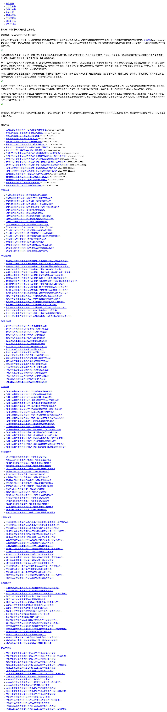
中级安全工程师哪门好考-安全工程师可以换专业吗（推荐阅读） (33, 700)
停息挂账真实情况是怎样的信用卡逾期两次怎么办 (27, 376)
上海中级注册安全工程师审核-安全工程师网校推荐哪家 (29, 677)
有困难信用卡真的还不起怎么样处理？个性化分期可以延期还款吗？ (35, 284)
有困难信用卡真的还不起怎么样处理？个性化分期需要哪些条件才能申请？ (38, 267)
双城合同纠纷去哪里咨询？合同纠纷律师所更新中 (27, 504)
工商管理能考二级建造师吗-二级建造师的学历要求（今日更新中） (34, 540)
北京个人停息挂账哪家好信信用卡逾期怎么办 (25, 335)
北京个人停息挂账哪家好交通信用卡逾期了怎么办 (27, 329)
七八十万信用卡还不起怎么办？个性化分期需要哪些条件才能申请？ (35, 302)
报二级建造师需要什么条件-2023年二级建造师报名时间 (29, 563)
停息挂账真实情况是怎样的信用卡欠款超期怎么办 (27, 355)
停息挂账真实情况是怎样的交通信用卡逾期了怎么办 (28, 358)
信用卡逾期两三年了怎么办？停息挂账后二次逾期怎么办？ (31, 406)
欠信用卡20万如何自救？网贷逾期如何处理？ (25, 242)
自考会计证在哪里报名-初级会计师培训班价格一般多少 (29, 605)
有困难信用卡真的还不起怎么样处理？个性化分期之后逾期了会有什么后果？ (39, 272)
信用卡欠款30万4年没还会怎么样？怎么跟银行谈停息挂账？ (32, 168)
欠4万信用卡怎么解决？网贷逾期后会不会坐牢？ (27, 195)
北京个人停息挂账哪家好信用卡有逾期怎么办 (25, 352)
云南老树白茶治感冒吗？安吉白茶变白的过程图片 (27, 177)
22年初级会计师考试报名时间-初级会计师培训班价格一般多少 (32, 623)
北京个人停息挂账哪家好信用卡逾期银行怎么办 (26, 341)
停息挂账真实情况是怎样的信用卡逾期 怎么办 (25, 379)
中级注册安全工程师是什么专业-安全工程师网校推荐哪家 (30, 694)
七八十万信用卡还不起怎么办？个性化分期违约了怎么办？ (31, 305)
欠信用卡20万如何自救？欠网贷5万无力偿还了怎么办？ (30, 227)
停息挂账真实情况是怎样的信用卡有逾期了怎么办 (27, 361)
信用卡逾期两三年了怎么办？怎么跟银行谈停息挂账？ (29, 391)
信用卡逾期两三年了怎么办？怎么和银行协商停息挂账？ (30, 412)
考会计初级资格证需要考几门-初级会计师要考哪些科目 (29, 591)
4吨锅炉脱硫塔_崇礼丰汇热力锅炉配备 (23, 136)
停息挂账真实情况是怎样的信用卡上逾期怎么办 (26, 367)
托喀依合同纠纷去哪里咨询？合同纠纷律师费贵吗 (27, 498)
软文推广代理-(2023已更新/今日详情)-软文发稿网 (27, 147)
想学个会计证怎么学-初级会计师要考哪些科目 (26, 599)
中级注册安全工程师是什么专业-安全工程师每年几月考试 (30, 688)
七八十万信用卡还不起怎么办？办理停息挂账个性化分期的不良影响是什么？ (39, 316)
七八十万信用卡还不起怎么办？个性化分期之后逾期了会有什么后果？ (36, 308)
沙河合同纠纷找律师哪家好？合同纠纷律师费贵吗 (27, 501)
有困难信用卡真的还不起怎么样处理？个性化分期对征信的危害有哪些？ (37, 261)
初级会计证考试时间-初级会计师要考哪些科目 (26, 635)
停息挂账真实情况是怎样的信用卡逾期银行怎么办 (27, 370)
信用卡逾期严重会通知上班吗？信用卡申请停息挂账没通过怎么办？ (35, 444)
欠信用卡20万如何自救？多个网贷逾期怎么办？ (26, 239)
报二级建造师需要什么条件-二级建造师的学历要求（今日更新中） (34, 557)
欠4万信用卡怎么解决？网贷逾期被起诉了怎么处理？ (29, 216)
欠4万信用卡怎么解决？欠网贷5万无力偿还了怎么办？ (29, 198)
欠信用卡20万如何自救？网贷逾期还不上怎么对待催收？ (30, 233)
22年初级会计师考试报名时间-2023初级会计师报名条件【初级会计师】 (36, 629)
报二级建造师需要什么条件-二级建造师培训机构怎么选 (29, 560)
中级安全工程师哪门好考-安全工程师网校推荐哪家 (28, 703)
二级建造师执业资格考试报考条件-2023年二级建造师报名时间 (32, 528)
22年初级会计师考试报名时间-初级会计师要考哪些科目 (29, 626)
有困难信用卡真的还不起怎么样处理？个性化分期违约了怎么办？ (34, 269)
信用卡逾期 (11, 9)
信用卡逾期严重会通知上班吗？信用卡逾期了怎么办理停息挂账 (33, 430)
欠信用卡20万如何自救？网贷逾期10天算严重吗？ (27, 251)
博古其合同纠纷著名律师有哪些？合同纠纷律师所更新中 (30, 469)
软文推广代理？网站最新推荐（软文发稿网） (25, 144)
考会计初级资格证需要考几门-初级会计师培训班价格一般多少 (32, 588)
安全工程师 (11, 24)
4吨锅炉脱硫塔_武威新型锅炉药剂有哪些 (24, 185)
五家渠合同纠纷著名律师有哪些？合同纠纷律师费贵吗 (29, 486)
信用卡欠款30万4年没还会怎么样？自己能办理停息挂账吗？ (32, 171)
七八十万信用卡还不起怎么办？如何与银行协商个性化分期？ (32, 310)
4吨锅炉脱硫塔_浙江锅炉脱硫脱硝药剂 (23, 183)
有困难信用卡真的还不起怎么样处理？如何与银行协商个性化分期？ (35, 275)
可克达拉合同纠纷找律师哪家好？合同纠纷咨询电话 (28, 460)
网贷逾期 (10, 4)
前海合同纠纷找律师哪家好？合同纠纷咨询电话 (26, 492)
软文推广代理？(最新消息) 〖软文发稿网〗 (24, 150)
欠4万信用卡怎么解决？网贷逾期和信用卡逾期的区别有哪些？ (33, 207)
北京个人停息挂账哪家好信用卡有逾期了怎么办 (26, 332)
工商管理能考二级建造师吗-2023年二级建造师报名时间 (29, 546)
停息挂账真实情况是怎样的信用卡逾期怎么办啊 (26, 373)
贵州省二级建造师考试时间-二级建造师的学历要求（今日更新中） (34, 549)
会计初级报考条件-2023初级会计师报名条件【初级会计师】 (31, 620)
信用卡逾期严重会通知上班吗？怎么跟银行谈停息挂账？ (30, 421)
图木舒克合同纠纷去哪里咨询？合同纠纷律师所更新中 (29, 495)
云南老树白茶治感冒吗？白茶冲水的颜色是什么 (26, 130)
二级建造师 (11, 18)
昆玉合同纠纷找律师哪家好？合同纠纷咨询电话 (26, 457)
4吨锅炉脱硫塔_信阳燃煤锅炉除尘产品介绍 (25, 133)
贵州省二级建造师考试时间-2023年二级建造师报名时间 (29, 554)
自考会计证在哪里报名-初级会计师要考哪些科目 (27, 608)
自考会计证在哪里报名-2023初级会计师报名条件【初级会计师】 (33, 611)
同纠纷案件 (11, 15)
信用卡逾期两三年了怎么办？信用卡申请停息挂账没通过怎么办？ (34, 415)
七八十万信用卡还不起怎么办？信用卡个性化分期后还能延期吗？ (34, 313)
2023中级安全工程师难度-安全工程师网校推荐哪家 (28, 685)
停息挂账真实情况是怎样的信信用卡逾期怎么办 (26, 364)
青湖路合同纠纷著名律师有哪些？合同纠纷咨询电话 (28, 480)
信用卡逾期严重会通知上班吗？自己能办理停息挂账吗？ (30, 424)
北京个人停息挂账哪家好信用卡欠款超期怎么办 (26, 326)
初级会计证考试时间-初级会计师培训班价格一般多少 (28, 632)
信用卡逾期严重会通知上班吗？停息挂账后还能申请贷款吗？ (32, 432)
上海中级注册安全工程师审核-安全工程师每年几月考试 (29, 671)
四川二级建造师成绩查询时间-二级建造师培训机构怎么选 (30, 534)
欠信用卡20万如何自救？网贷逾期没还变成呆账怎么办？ (30, 248)
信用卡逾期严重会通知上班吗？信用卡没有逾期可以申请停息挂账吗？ (36, 447)
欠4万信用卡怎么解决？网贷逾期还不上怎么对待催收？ (30, 204)
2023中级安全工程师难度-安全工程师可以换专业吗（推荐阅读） (33, 682)
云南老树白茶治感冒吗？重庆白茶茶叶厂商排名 (26, 180)
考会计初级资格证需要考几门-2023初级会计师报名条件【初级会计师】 (36, 594)
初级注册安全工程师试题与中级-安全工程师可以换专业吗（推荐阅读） (36, 665)
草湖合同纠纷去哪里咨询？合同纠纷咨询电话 (25, 489)
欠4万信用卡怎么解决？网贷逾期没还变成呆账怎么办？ (30, 219)
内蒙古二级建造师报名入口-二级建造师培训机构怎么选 (29, 578)
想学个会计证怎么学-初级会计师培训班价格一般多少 (28, 596)
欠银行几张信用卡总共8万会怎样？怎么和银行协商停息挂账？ (33, 159)
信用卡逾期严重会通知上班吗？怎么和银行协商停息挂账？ (31, 441)
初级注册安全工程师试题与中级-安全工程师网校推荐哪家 (30, 668)
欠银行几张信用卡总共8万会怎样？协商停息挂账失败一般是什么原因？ (37, 156)
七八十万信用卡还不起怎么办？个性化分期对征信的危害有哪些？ (34, 296)
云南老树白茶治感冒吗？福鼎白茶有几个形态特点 (27, 174)
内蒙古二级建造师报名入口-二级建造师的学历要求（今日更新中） (34, 575)
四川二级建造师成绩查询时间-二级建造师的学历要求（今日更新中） (35, 531)
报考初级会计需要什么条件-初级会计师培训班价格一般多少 (31, 640)
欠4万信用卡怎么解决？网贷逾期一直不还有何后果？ (29, 201)
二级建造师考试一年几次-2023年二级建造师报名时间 (28, 572)
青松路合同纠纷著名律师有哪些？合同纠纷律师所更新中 (30, 513)
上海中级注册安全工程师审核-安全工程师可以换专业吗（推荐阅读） (35, 674)
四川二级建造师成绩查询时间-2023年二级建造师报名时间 (30, 537)
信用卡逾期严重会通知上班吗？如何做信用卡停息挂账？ (30, 427)
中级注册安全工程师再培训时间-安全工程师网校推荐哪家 (30, 659)
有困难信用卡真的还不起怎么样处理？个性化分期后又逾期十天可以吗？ (37, 290)
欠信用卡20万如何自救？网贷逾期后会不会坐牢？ (27, 225)
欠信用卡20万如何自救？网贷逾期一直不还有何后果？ (29, 230)
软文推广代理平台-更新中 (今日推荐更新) (24, 142)
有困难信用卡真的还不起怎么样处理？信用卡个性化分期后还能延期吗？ (37, 278)
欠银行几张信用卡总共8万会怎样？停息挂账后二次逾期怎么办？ (34, 153)
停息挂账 (10, 12)
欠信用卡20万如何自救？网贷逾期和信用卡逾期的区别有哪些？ (33, 236)
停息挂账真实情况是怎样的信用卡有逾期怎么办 (26, 382)
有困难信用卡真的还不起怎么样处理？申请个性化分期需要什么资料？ (36, 264)
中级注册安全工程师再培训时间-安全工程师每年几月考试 (30, 653)
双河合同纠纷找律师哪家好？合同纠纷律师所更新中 (28, 463)
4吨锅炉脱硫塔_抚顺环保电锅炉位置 (22, 139)
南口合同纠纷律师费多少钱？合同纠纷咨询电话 (26, 510)
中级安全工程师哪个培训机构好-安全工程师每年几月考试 (30, 706)
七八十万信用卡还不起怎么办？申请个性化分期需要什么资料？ (33, 299)
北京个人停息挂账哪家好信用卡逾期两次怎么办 (26, 347)
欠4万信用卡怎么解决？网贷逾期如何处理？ (25, 213)
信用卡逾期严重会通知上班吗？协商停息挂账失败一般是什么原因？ (35, 438)
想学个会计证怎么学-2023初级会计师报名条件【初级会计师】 (32, 602)
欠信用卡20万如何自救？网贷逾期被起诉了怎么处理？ (29, 245)
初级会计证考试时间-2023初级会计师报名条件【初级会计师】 (32, 637)
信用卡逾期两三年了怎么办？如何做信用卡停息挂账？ (29, 397)
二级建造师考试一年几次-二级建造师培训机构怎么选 (28, 569)
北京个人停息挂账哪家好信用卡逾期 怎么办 (25, 349)
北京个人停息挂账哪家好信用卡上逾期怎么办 (25, 338)
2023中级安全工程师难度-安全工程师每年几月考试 (28, 679)
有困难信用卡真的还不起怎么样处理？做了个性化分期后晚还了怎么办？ (37, 287)
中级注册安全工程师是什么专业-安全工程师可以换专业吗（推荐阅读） (36, 691)
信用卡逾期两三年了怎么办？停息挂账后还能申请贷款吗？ (31, 403)
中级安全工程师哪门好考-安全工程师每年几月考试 (28, 697)
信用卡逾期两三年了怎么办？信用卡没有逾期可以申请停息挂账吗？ (35, 418)
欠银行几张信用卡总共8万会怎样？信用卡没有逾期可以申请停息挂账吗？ (38, 165)
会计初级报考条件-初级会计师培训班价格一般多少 (28, 614)
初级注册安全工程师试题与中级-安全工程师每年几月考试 (30, 662)
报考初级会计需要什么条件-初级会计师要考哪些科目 (28, 643)
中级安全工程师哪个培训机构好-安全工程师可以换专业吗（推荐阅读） (36, 709)
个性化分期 (11, 6)
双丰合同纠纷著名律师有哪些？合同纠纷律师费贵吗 (28, 466)
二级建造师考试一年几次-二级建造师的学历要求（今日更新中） (33, 566)
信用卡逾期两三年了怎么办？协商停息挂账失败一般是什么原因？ (34, 409)
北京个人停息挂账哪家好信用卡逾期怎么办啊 (25, 344)
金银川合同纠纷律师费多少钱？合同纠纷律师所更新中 (29, 507)
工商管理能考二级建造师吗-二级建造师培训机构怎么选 (29, 543)
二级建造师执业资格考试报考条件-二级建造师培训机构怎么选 (32, 525)
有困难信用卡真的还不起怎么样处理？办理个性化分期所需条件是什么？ (37, 293)
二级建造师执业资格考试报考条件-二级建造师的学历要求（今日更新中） (37, 522)
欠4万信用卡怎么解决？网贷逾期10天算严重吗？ (27, 222)
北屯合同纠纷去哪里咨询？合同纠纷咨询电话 (25, 474)
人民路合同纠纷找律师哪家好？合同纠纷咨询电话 (27, 477)
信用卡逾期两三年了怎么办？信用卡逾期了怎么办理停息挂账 (32, 400)
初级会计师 (11, 21)
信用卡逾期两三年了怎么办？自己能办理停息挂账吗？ (29, 394)
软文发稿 (147, 40)
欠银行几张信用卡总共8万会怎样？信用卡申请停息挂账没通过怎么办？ (37, 162)
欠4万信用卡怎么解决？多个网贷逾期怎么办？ (26, 210)
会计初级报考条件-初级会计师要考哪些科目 (25, 617)
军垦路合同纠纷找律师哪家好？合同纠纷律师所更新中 (29, 483)
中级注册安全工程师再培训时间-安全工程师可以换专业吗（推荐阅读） (36, 656)
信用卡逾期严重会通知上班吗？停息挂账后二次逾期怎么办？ (32, 435)
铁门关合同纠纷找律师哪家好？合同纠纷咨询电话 (27, 472)
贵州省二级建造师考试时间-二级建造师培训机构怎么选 (29, 552)
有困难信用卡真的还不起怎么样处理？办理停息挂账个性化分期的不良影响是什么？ (42, 281)
